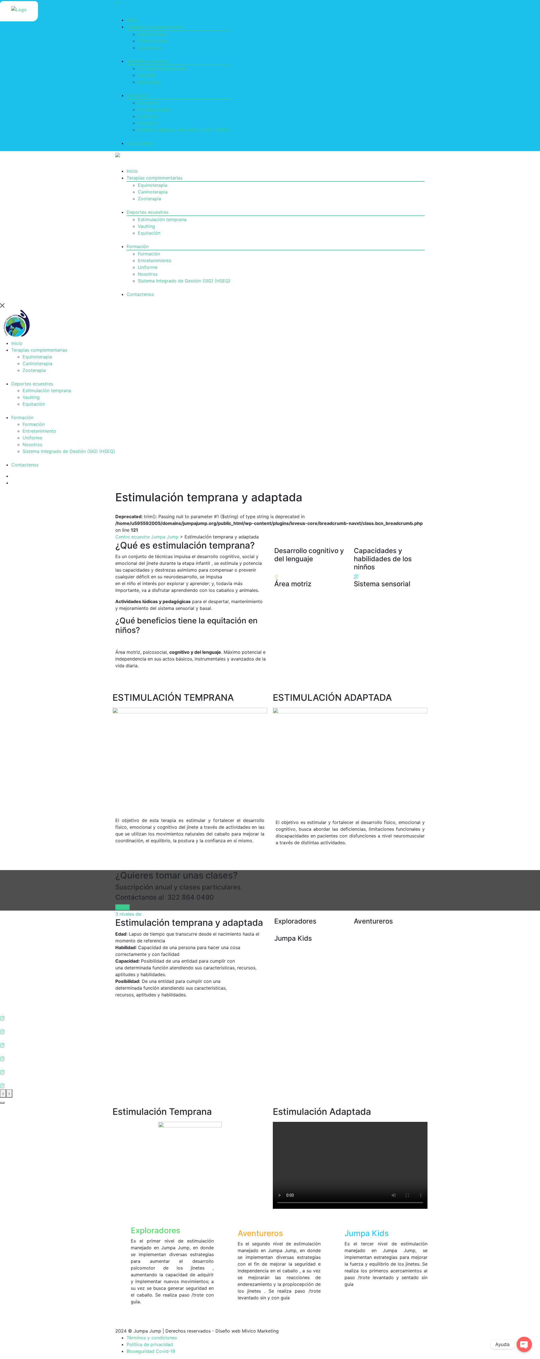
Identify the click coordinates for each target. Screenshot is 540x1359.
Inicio (132, 20)
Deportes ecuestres (147, 61)
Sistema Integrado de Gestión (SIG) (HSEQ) (184, 129)
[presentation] (3, 1093)
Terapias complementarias (155, 27)
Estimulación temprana (162, 68)
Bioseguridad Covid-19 (151, 1351)
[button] (2, 1103)
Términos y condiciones (152, 1337)
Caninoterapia (153, 41)
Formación (138, 95)
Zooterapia (149, 47)
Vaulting (146, 75)
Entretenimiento (155, 109)
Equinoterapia (152, 34)
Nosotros (148, 123)
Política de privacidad (150, 1344)
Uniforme (148, 116)
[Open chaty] (524, 1344)
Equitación (149, 82)
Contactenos (140, 143)
